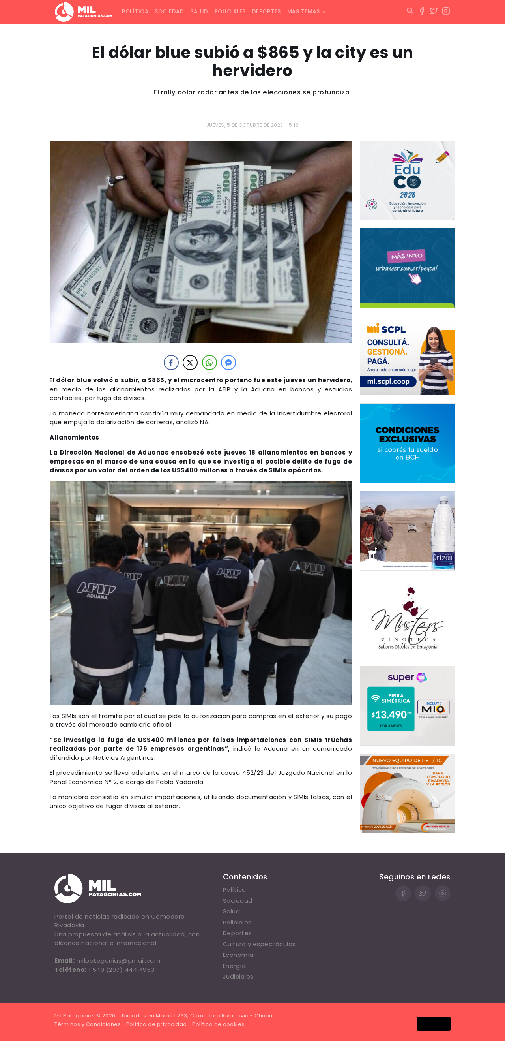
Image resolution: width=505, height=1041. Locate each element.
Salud (199, 11)
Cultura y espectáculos (259, 944)
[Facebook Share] (171, 362)
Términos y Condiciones (87, 1024)
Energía (234, 966)
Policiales (230, 11)
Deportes (266, 11)
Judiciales (238, 976)
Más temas (303, 11)
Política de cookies (218, 1024)
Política (135, 11)
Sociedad (169, 11)
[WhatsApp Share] (209, 362)
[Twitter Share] (190, 362)
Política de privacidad (156, 1024)
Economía (238, 955)
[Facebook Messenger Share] (228, 362)
